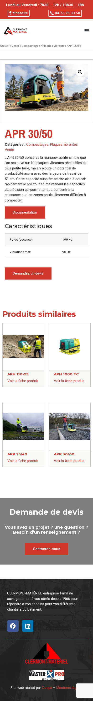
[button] (19, 13)
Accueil (4, 45)
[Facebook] (13, 626)
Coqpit (47, 688)
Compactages (31, 45)
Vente (15, 45)
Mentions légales (69, 688)
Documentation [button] (25, 212)
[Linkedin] (27, 626)
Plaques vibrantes (54, 45)
